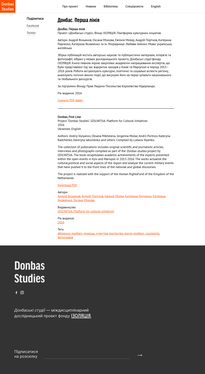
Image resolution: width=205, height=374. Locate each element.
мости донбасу (134, 233)
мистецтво (116, 233)
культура (102, 233)
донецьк (89, 233)
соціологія (152, 233)
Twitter (31, 33)
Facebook (33, 26)
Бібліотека (111, 6)
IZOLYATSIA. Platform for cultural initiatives (86, 211)
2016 (61, 222)
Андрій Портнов (92, 196)
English (156, 6)
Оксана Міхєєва (83, 200)
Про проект (70, 6)
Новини (91, 6)
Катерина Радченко (138, 196)
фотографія (65, 237)
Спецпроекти (134, 6)
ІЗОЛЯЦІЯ (81, 316)
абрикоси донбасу (70, 233)
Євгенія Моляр (114, 196)
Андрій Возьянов (69, 196)
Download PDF (67, 185)
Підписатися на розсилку (26, 354)
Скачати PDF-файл (70, 100)
